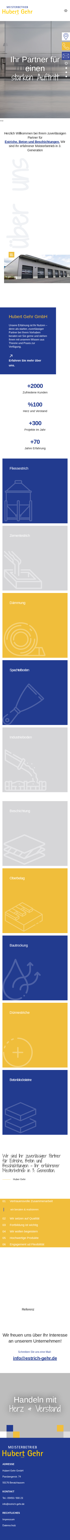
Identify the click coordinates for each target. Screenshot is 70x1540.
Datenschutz (9, 1525)
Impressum (8, 1519)
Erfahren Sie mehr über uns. (25, 363)
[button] (66, 63)
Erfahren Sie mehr (21, 518)
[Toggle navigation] (66, 11)
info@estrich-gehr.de (35, 1358)
